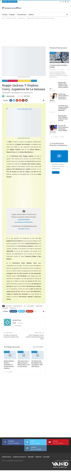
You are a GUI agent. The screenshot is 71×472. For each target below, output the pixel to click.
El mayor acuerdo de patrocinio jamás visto (11, 336)
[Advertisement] (48, 7)
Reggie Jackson (39, 306)
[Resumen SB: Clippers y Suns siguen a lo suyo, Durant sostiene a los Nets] (53, 84)
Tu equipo (12, 14)
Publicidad (38, 457)
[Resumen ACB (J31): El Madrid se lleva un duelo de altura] (53, 117)
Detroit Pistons (12, 80)
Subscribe (55, 172)
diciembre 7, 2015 (23, 229)
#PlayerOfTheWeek (24, 219)
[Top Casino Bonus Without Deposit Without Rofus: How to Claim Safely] (24, 355)
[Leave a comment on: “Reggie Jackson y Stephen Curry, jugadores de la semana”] (43, 100)
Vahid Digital (66, 460)
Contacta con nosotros (19, 457)
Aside (5, 80)
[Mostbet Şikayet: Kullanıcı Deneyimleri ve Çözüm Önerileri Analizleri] (10, 355)
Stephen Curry (13, 308)
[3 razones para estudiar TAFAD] (59, 57)
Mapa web (31, 457)
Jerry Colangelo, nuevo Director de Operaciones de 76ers (35, 337)
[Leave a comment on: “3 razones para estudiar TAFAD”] (68, 70)
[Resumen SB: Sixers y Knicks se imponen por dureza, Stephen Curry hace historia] (53, 127)
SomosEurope (21, 14)
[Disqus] (23, 407)
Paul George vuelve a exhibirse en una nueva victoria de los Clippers (59, 97)
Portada (4, 14)
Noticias (34, 80)
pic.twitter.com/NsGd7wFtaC (24, 222)
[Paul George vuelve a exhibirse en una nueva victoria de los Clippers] (53, 96)
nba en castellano (30, 306)
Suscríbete (46, 457)
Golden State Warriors (24, 80)
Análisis (31, 14)
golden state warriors (18, 306)
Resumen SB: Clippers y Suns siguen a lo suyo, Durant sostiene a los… (59, 85)
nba (24, 306)
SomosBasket (5, 308)
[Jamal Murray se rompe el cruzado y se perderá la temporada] (53, 107)
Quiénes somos (6, 457)
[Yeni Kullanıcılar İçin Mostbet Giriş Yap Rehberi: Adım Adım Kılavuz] (37, 355)
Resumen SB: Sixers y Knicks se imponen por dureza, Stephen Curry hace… (59, 129)
